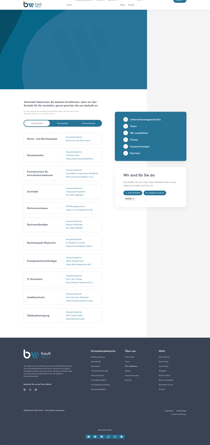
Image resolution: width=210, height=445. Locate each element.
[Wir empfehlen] (126, 133)
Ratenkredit (96, 361)
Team (133, 126)
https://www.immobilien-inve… (80, 177)
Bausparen (95, 366)
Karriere (135, 153)
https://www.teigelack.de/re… (80, 246)
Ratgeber (162, 371)
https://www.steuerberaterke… (80, 158)
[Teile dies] (95, 437)
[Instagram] (30, 390)
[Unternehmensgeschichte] (126, 119)
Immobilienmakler (98, 380)
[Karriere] (126, 153)
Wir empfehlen (139, 132)
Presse (134, 139)
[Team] (126, 126)
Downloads (163, 366)
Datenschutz (181, 411)
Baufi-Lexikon (165, 375)
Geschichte (129, 357)
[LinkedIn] (36, 390)
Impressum (169, 411)
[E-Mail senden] (88, 437)
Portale (162, 389)
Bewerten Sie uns (166, 384)
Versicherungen (97, 375)
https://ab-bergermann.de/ (78, 264)
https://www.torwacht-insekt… (80, 300)
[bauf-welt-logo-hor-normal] (33, 5)
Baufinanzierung (98, 357)
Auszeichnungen (140, 146)
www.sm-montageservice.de (79, 210)
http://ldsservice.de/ (75, 319)
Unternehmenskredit (99, 371)
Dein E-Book (164, 357)
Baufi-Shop (163, 361)
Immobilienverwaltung (100, 384)
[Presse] (126, 139)
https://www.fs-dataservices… (80, 282)
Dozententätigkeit (98, 389)
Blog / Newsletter (166, 380)
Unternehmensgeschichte (145, 119)
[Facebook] (25, 390)
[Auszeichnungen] (126, 146)
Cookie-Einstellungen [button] (178, 414)
